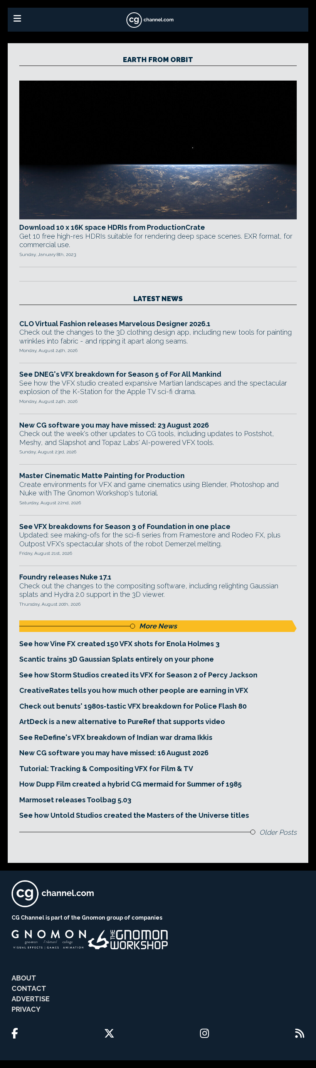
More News (158, 626)
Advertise (31, 999)
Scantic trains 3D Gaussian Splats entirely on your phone (116, 659)
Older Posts (278, 832)
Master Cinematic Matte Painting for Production (102, 476)
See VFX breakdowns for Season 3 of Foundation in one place (124, 526)
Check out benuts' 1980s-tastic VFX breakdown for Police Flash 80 (133, 706)
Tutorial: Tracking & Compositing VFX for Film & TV (106, 769)
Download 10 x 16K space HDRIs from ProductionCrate (112, 227)
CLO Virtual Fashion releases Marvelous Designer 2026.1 (114, 324)
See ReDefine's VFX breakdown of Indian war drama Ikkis (115, 737)
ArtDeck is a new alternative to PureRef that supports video (122, 722)
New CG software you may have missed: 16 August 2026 (113, 753)
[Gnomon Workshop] (128, 939)
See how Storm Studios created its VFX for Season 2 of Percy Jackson (138, 675)
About (24, 978)
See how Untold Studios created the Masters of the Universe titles (134, 815)
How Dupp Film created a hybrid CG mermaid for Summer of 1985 (130, 784)
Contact (29, 988)
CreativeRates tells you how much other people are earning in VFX (133, 690)
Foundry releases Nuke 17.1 (65, 577)
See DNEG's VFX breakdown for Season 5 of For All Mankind (120, 374)
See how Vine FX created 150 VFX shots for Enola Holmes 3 (119, 644)
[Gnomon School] (49, 939)
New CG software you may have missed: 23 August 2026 (114, 425)
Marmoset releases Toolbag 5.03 (75, 800)
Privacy (26, 1009)
